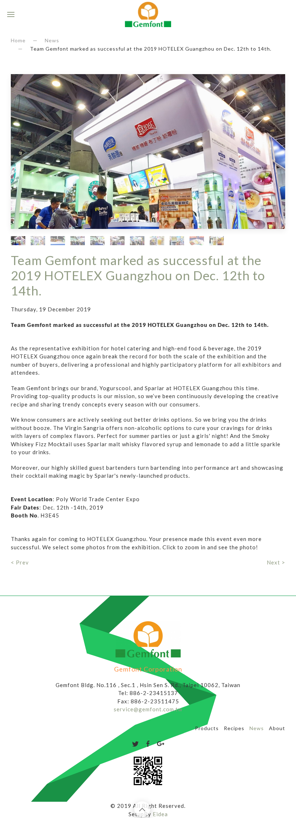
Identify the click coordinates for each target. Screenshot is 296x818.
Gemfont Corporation (148, 669)
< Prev (20, 562)
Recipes (234, 728)
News (52, 40)
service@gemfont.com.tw (148, 709)
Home (18, 40)
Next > (276, 562)
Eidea (160, 814)
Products (207, 728)
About (277, 728)
